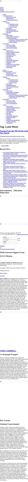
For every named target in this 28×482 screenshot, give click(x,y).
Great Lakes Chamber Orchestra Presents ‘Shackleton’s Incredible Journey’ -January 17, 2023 (14, 168)
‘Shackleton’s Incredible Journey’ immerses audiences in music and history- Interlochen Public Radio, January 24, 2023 (15, 161)
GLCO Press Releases (11, 48)
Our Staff (8, 57)
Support (5, 21)
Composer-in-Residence (12, 60)
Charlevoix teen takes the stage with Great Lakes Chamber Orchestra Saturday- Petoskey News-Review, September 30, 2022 (15, 180)
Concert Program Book (12, 20)
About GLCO (9, 50)
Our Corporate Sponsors (12, 31)
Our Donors (9, 28)
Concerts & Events (7, 15)
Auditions (8, 63)
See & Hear (6, 43)
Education (5, 34)
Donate (8, 22)
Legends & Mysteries (11, 38)
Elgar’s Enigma (13, 42)
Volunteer (8, 32)
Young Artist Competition (12, 36)
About (4, 49)
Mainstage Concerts (11, 17)
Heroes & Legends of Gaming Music (18, 39)
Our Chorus (9, 59)
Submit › (2, 246)
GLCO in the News (11, 46)
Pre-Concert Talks (10, 45)
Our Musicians (9, 56)
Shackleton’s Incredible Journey (17, 41)
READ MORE (5, 145)
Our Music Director (11, 54)
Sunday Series (9, 18)
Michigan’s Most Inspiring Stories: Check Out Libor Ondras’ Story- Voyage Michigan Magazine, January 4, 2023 (15, 172)
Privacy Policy (3, 273)
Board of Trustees (10, 53)
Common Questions (11, 66)
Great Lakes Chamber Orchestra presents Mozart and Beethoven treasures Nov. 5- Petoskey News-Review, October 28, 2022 (15, 176)
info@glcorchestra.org (22, 234)
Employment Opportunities (13, 64)
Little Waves (9, 35)
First (19, 238)
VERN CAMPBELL (8, 351)
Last (19, 240)
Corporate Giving (13, 25)
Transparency (9, 67)
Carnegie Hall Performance (13, 52)
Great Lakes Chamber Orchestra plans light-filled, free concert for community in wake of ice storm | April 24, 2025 (15, 156)
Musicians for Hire (10, 61)
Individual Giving (13, 24)
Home (4, 14)
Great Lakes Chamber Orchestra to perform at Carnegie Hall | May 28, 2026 (14, 153)
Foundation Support (11, 29)
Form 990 (2, 276)
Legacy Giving (13, 27)
